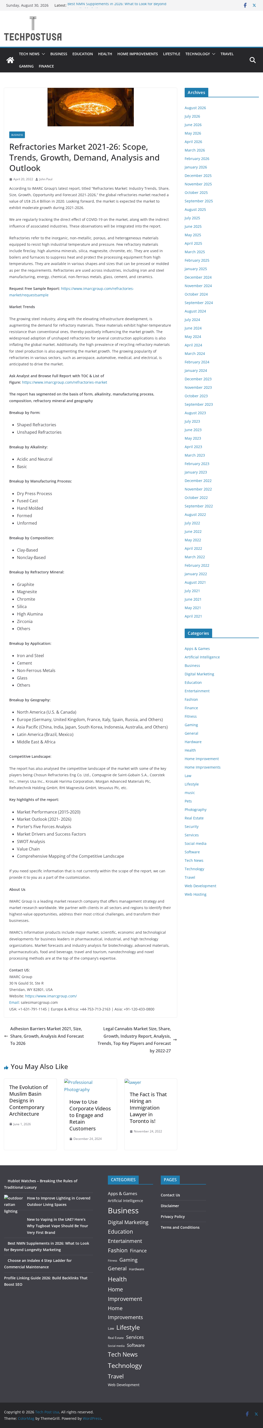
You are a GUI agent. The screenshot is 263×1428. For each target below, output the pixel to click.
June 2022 (193, 531)
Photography (195, 809)
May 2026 (193, 133)
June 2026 (193, 124)
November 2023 (198, 387)
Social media (195, 843)
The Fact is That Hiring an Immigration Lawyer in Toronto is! (148, 1107)
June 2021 (193, 599)
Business (58, 53)
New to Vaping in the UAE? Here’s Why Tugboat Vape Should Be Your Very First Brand (57, 1226)
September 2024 (199, 302)
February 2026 (197, 158)
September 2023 (199, 404)
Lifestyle (171, 53)
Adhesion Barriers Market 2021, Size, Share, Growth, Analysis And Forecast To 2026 (47, 1036)
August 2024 (195, 311)
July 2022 (192, 523)
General (191, 733)
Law (188, 775)
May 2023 (193, 438)
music (190, 792)
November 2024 (198, 285)
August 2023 (195, 412)
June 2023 (193, 429)
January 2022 (196, 573)
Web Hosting (195, 894)
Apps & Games (197, 648)
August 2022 (195, 514)
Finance (46, 66)
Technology (197, 53)
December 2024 (198, 277)
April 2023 (193, 446)
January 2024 (196, 370)
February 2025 (197, 260)
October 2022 (196, 497)
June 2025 (193, 226)
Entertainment (197, 690)
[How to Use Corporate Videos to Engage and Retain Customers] (90, 1082)
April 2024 (193, 345)
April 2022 (193, 548)
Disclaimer (170, 1205)
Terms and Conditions (180, 1227)
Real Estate (194, 818)
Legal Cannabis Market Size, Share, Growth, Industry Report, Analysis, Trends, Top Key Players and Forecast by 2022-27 (134, 1040)
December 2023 (198, 378)
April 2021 (193, 616)
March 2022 (195, 556)
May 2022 (193, 539)
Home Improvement (202, 758)
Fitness (191, 716)
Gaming (26, 66)
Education (82, 53)
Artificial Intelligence (202, 657)
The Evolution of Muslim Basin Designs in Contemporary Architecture (28, 1100)
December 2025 (198, 175)
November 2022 (198, 489)
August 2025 (195, 209)
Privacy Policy (173, 1216)
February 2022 (197, 565)
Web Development (200, 885)
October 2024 (196, 294)
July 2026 (192, 116)
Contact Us (170, 1195)
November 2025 (198, 184)
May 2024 (193, 336)
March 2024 (195, 353)
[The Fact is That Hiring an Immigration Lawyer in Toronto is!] (133, 1082)
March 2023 (195, 455)
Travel (227, 53)
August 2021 (195, 582)
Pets (188, 801)
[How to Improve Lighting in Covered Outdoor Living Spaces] (13, 1204)
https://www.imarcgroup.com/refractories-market (64, 382)
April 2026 (193, 141)
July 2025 (192, 217)
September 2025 (199, 200)
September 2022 (199, 506)
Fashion (191, 699)
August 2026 (195, 107)
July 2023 (192, 421)
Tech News (29, 53)
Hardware (193, 741)
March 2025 (195, 251)
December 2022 (198, 480)
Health (105, 53)
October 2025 (196, 192)
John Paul (45, 179)
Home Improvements (137, 53)
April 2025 (193, 243)
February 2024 (197, 362)
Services (192, 835)
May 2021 (193, 607)
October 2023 (196, 395)
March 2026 (195, 150)
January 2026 (196, 167)
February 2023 (197, 463)
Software (192, 851)
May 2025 (193, 234)
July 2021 (192, 590)
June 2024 (193, 328)
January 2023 (196, 472)
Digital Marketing (199, 674)
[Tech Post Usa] (10, 60)
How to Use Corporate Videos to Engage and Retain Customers (90, 1115)
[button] (42, 54)
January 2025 (196, 268)
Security (192, 826)
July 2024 (192, 319)
